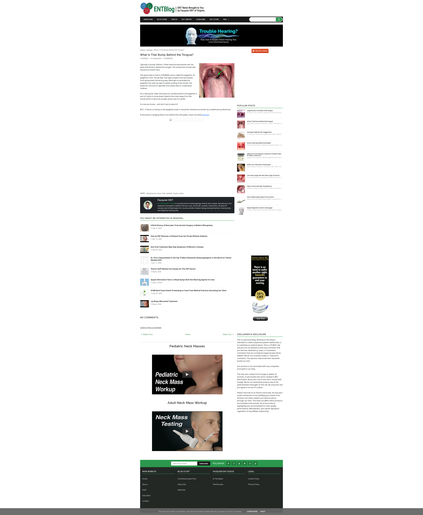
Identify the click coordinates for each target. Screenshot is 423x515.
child (163, 193)
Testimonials (218, 484)
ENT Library (187, 19)
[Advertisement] (187, 171)
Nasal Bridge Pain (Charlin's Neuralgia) (259, 208)
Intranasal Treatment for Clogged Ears (259, 132)
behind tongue (151, 193)
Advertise (181, 490)
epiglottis (169, 193)
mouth (175, 193)
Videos (174, 19)
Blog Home (162, 19)
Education (146, 495)
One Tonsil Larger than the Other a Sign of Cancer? (263, 175)
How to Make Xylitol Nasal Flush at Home (260, 197)
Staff (144, 490)
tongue (181, 193)
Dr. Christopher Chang (166, 203)
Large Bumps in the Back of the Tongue (260, 110)
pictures (205, 115)
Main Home (148, 19)
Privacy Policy (253, 484)
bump (159, 193)
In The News (218, 479)
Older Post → (228, 334)
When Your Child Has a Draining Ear (259, 164)
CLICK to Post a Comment (150, 327)
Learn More (252, 511)
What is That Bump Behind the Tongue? (260, 121)
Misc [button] (225, 19)
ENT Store (214, 19)
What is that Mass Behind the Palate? (259, 143)
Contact (145, 501)
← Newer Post (147, 334)
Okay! (262, 511)
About (144, 484)
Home (187, 334)
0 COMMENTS (168, 58)
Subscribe (200, 19)
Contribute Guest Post (187, 479)
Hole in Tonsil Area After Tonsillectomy (259, 186)
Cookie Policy (253, 479)
